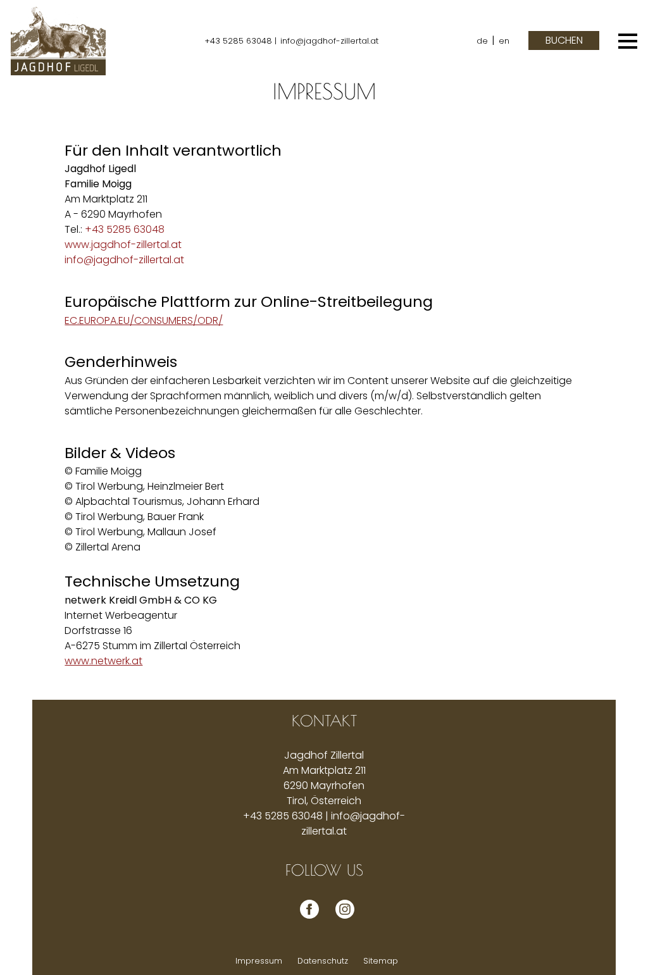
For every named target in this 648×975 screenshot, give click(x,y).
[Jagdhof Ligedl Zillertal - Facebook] (306, 918)
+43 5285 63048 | (240, 40)
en (504, 40)
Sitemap (380, 960)
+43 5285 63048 (125, 229)
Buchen (564, 40)
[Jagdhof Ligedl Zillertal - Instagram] (341, 918)
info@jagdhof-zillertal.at (329, 40)
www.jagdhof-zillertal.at (123, 244)
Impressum (258, 960)
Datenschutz (322, 960)
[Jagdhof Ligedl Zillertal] (58, 40)
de (482, 40)
